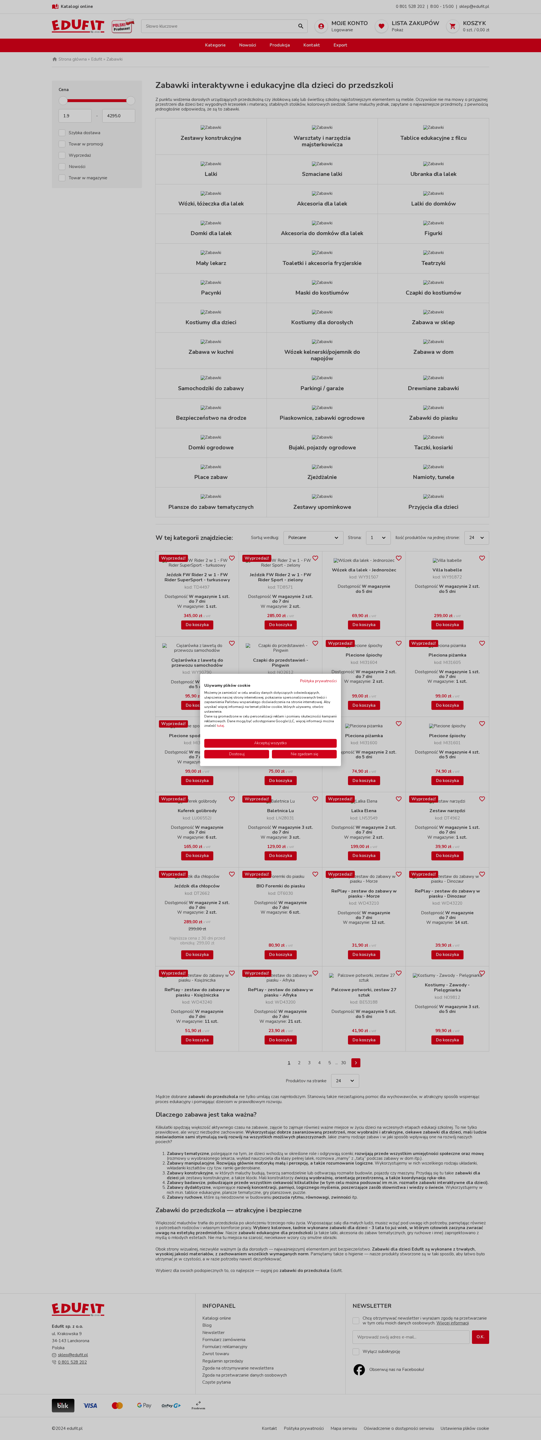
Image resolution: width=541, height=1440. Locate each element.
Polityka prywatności (318, 681)
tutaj (220, 726)
